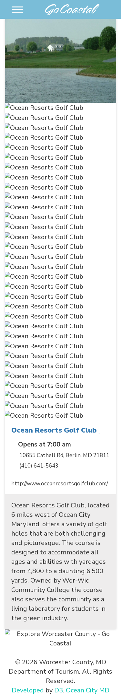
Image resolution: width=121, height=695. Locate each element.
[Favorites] (99, 430)
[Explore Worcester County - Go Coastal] (72, 9)
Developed (28, 690)
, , (64, 455)
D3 (58, 690)
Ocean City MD (87, 690)
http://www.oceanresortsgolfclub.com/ (59, 483)
